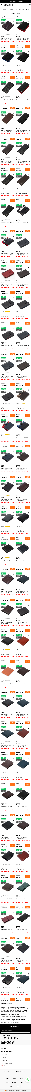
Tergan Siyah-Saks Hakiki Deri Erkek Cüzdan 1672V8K (7, 69)
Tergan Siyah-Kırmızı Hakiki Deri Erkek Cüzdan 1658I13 (22, 223)
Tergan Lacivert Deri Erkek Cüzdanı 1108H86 (7, 530)
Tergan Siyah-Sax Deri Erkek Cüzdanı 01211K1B (7, 653)
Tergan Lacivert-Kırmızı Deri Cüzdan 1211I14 (7, 746)
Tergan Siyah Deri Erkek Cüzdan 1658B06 (6, 315)
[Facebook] (2, 1038)
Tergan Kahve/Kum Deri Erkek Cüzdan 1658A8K (23, 285)
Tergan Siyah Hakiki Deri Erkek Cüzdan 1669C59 (23, 162)
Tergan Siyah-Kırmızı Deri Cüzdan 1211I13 (6, 715)
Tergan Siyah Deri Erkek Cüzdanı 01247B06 (6, 868)
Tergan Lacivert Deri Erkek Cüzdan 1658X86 (7, 377)
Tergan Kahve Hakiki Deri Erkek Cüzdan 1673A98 (6, 39)
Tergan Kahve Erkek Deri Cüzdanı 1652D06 (21, 469)
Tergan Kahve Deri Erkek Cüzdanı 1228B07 (21, 838)
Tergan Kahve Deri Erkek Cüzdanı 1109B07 (6, 592)
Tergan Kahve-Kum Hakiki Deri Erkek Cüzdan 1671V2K (8, 131)
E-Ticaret (11, 1090)
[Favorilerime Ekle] (13, 21)
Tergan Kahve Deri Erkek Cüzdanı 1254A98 (6, 899)
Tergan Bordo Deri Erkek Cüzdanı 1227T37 (6, 776)
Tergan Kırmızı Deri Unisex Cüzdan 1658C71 (7, 285)
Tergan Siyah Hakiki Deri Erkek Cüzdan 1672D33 (23, 69)
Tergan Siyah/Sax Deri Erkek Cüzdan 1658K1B (22, 315)
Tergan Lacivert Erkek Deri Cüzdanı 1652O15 (7, 469)
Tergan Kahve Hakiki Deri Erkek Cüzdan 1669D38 (6, 162)
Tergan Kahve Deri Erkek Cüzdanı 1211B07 (21, 684)
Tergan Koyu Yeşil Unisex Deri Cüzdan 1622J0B (22, 899)
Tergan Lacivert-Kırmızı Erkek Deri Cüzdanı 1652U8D (7, 438)
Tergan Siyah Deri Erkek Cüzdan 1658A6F (6, 407)
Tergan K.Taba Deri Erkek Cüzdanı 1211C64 (22, 746)
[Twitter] (5, 1038)
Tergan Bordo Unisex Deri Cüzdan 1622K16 (6, 930)
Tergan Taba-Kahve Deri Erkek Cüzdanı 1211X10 (8, 684)
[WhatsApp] (14, 1038)
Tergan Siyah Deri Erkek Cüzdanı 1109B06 (6, 561)
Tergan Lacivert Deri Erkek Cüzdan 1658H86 (22, 254)
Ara (27, 9)
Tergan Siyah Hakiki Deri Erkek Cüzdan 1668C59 (8, 223)
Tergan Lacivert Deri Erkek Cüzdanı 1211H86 (22, 715)
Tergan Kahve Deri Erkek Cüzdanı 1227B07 (6, 807)
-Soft (7, 1090)
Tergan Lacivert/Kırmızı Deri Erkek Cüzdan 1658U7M (22, 346)
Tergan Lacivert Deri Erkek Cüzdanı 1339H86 (22, 991)
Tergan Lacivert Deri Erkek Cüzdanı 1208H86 (22, 592)
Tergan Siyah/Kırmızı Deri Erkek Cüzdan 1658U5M (6, 346)
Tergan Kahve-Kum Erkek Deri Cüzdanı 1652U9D (23, 407)
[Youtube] (8, 1038)
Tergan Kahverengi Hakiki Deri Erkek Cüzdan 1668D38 (23, 192)
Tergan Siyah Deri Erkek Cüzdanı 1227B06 (21, 807)
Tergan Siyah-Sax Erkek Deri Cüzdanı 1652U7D (22, 438)
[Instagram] (11, 1038)
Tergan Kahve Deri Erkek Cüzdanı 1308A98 (6, 961)
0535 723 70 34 (7, 1043)
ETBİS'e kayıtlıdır (7, 1065)
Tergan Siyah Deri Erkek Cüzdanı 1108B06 (21, 530)
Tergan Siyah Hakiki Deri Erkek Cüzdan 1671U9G (8, 100)
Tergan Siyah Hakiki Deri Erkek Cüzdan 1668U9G (8, 192)
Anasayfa (12, 13)
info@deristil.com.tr (7, 1063)
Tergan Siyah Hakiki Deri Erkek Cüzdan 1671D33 (23, 131)
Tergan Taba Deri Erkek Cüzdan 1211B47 (21, 653)
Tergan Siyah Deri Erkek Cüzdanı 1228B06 (6, 838)
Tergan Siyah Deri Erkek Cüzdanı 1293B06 (21, 930)
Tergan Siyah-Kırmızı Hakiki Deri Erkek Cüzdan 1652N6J (7, 254)
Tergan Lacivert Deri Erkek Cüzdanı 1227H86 (22, 776)
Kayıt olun (26, 1030)
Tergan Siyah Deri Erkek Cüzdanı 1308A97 (21, 961)
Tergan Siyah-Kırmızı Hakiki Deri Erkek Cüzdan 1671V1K (22, 100)
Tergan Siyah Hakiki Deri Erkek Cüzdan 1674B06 (8, 991)
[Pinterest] (18, 1038)
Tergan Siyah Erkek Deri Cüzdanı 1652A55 (6, 500)
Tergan (2, 36)
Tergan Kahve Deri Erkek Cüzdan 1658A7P (21, 377)
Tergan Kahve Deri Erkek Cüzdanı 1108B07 (21, 500)
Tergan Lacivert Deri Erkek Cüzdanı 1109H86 (22, 561)
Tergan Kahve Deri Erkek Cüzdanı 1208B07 (6, 623)
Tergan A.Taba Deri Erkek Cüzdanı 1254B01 (22, 868)
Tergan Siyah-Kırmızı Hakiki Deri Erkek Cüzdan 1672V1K (22, 39)
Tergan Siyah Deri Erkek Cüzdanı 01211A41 (21, 623)
